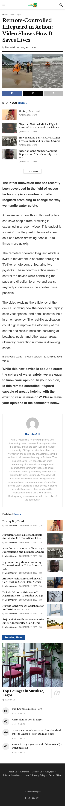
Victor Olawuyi (11, 525)
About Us (13, 771)
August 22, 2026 (28, 47)
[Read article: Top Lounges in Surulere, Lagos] (32, 664)
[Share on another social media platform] (53, 93)
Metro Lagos (15, 14)
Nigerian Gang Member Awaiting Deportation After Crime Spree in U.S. (38, 154)
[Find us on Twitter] (29, 798)
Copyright (49, 771)
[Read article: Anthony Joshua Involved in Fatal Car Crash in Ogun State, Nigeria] (55, 582)
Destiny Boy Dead (29, 111)
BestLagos (36, 791)
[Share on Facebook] (12, 93)
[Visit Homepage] (32, 5)
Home (5, 14)
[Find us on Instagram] (37, 798)
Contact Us (37, 771)
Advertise (24, 771)
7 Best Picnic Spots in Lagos (27, 719)
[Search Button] (61, 4)
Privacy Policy (38, 775)
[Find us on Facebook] (25, 798)
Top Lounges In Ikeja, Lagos (27, 709)
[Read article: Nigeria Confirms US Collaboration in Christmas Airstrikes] (55, 610)
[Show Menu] (3, 4)
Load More (32, 171)
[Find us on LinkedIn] (33, 798)
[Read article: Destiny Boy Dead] (9, 114)
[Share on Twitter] (33, 93)
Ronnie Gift (10, 47)
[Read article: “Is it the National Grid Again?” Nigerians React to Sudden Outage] (55, 596)
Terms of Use (55, 775)
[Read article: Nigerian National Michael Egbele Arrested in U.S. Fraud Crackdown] (9, 128)
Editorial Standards (12, 775)
